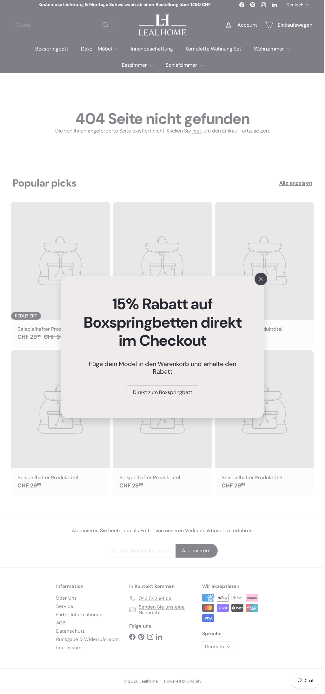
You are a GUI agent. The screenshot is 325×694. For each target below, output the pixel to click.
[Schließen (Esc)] (258, 279)
